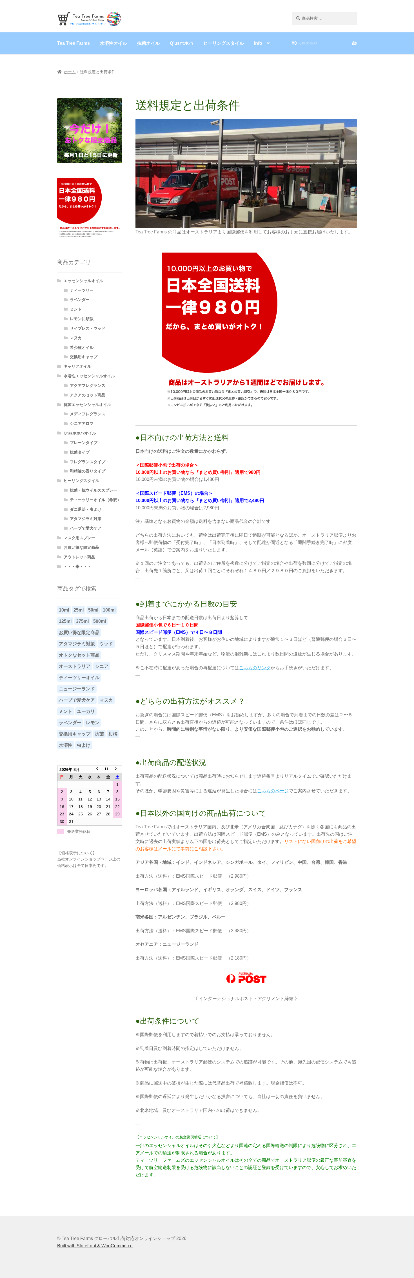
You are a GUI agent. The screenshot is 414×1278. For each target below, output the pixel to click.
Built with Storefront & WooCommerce (95, 1245)
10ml (64, 610)
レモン (92, 722)
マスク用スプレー (79, 538)
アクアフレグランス (87, 385)
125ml (65, 621)
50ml (93, 610)
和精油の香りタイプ (87, 471)
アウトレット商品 (79, 557)
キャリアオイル (77, 366)
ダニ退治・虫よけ (85, 509)
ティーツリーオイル (79, 677)
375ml (82, 621)
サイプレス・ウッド (87, 328)
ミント (76, 309)
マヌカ (76, 338)
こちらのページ (273, 790)
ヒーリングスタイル (223, 43)
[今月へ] (108, 769)
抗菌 (99, 733)
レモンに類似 (82, 318)
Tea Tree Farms (73, 43)
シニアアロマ (82, 423)
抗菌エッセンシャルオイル (87, 404)
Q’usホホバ (181, 43)
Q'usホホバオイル (80, 433)
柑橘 (112, 733)
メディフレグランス (87, 414)
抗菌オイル (148, 43)
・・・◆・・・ (77, 566)
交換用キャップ (83, 356)
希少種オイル (82, 347)
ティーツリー (82, 290)
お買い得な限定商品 (81, 547)
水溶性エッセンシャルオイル (89, 376)
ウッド (106, 643)
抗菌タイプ (80, 452)
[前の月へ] (99, 769)
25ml (79, 610)
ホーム (70, 72)
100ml (109, 610)
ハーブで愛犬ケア (85, 528)
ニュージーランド (77, 688)
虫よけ (83, 745)
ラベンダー (80, 299)
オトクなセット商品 (79, 655)
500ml (99, 621)
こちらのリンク (255, 667)
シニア (101, 666)
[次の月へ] (117, 769)
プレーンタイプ (83, 442)
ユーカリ (86, 711)
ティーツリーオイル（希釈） (95, 500)
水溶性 (65, 745)
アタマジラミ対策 (85, 518)
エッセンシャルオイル (83, 280)
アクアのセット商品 (87, 395)
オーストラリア (74, 666)
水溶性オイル (113, 43)
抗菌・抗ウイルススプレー (93, 490)
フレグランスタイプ (87, 462)
